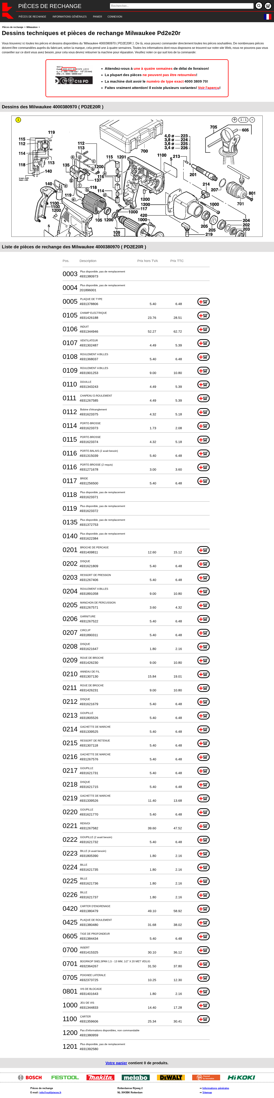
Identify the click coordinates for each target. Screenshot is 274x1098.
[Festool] (66, 1079)
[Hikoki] (243, 1079)
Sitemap (207, 1092)
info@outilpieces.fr (50, 1092)
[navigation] (132, 17)
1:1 (243, 120)
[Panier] (268, 6)
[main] (137, 546)
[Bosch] (31, 1079)
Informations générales (215, 1088)
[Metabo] (137, 1079)
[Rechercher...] (259, 6)
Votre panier (116, 1063)
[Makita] (102, 1079)
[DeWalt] (172, 1079)
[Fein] (207, 1079)
